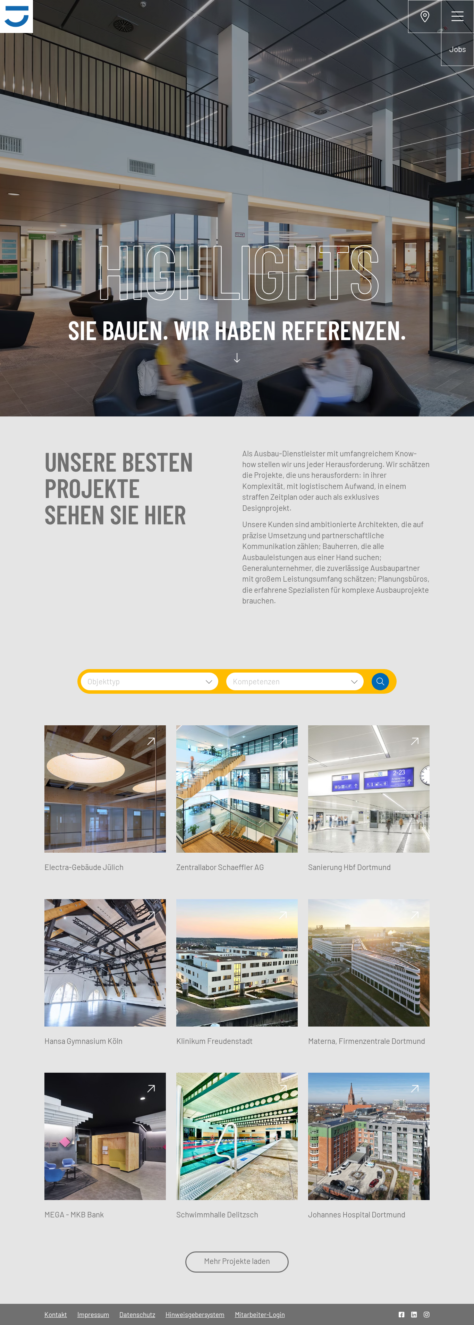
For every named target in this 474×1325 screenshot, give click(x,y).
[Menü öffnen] (457, 16)
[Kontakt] (424, 16)
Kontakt (55, 1314)
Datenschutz (137, 1314)
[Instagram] (427, 1314)
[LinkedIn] (414, 1314)
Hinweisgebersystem (195, 1314)
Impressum (93, 1314)
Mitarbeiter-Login (260, 1314)
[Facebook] (402, 1314)
